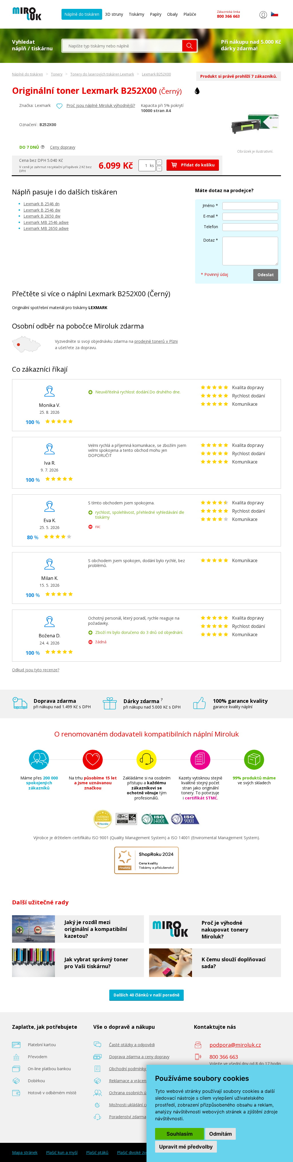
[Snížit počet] (159, 168)
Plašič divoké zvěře (134, 1152)
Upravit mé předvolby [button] (186, 1147)
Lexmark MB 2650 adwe (46, 228)
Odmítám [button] (220, 1134)
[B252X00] (255, 148)
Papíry (155, 14)
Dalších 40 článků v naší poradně (146, 995)
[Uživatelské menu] (263, 18)
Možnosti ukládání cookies (133, 1104)
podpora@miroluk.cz (235, 1044)
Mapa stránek (24, 1152)
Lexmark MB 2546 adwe (46, 222)
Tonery (56, 74)
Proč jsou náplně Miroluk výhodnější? (100, 105)
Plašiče (189, 14)
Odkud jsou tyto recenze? (35, 669)
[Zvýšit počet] (159, 162)
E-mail (209, 216)
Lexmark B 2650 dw (41, 216)
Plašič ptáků (97, 1152)
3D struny (114, 14)
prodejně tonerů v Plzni (156, 341)
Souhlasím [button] (180, 1134)
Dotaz (209, 240)
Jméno (209, 205)
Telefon (211, 226)
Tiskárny (136, 14)
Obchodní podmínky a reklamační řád (143, 1068)
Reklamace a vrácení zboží (133, 1080)
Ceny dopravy (62, 147)
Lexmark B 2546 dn (41, 203)
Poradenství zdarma (127, 1116)
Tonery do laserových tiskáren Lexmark (102, 74)
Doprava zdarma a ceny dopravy (139, 1056)
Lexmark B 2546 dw (41, 210)
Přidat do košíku (197, 165)
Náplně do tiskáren (81, 14)
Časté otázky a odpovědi (132, 1044)
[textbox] (122, 45)
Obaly (172, 14)
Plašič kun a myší (62, 1152)
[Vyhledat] (189, 45)
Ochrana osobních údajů (132, 1092)
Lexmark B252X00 (156, 74)
